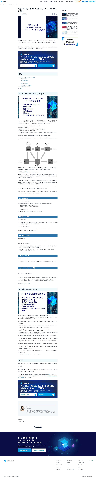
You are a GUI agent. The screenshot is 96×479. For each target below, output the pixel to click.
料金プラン (58, 469)
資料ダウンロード (70, 469)
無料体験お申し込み (81, 462)
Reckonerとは (59, 460)
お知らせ (68, 462)
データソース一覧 (59, 464)
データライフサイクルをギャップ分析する (27, 77)
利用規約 (79, 466)
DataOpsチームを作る (26, 283)
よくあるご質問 (69, 460)
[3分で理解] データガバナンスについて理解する (32, 354)
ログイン (90, 460)
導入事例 (58, 462)
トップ (2, 4)
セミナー (68, 466)
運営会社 (17, 476)
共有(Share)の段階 (24, 80)
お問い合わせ (47, 374)
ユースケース (59, 466)
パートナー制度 (80, 469)
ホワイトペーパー (80, 460)
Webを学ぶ (7, 4)
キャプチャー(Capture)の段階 (26, 85)
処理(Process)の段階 (24, 82)
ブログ (4, 4)
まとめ (20, 88)
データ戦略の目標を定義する (24, 86)
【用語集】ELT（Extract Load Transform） (31, 171)
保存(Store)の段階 (24, 83)
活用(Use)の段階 (24, 78)
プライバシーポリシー (11, 476)
